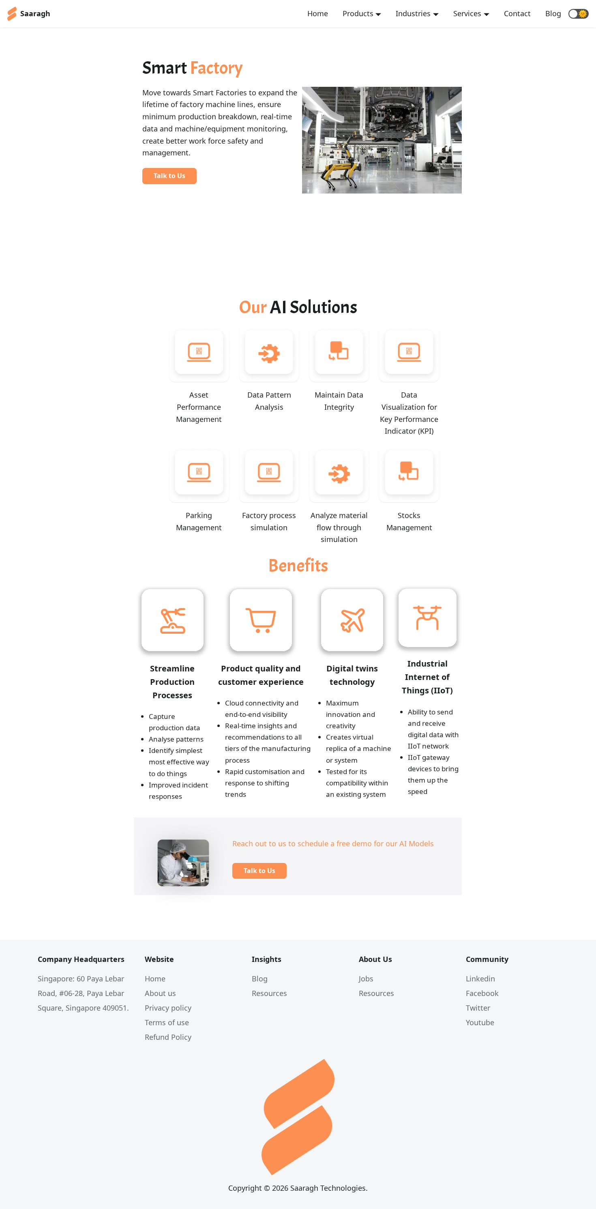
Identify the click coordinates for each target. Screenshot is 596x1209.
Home (317, 13)
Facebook (482, 993)
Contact (517, 13)
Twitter (478, 1008)
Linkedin (480, 978)
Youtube (480, 1022)
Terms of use (167, 1022)
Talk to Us (169, 175)
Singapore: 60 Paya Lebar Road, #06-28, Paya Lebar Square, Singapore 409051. (83, 993)
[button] (578, 14)
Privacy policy (168, 1008)
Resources (269, 993)
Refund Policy (168, 1037)
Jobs (366, 978)
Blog (553, 13)
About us (160, 993)
